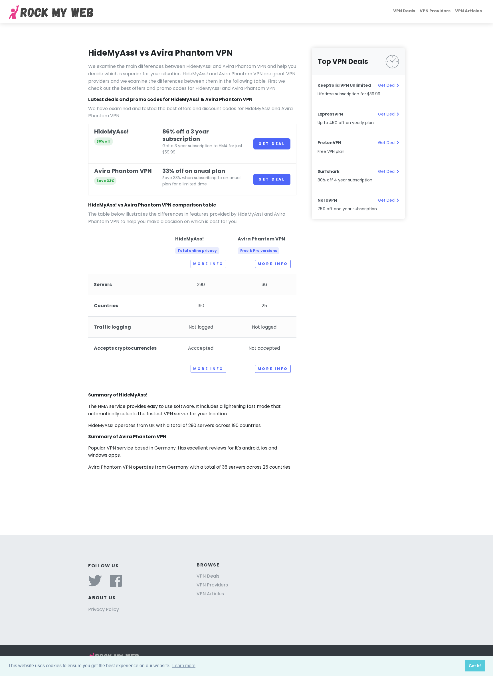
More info (208, 263)
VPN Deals (404, 11)
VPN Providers (435, 11)
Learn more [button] (183, 665)
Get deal (271, 179)
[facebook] (116, 584)
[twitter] (95, 584)
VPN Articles (468, 11)
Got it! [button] (475, 665)
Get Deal (271, 143)
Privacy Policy (103, 609)
